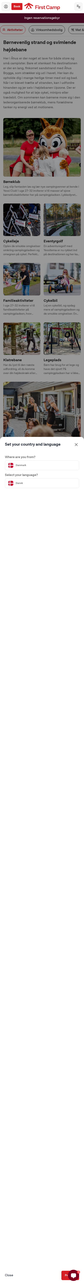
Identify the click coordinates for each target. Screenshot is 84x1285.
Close (9, 1275)
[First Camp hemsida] (42, 6)
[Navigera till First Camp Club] (6, 6)
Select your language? (21, 475)
